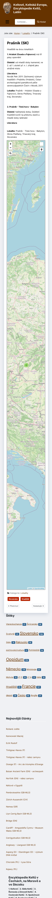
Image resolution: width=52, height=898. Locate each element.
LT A (29, 677)
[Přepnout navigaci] (7, 21)
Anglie (34, 695)
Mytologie (31, 669)
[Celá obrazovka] (41, 144)
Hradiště (25, 599)
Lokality (24, 593)
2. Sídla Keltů (26, 889)
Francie (29, 686)
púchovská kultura (15, 650)
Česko (22, 695)
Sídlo (8, 642)
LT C (20, 677)
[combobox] (25, 22)
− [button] (10, 147)
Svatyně (10, 634)
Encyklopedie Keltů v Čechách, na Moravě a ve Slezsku (25, 881)
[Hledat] (10, 153)
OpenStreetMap (39, 588)
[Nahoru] (47, 893)
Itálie (39, 677)
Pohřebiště (34, 650)
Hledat (43, 22)
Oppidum (15, 659)
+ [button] (10, 143)
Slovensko (13, 599)
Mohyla (9, 677)
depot (9, 695)
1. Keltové (13, 889)
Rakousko (22, 642)
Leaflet (30, 588)
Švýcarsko (32, 624)
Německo (13, 669)
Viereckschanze (14, 624)
